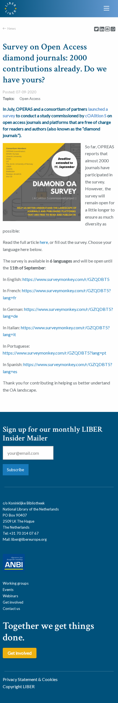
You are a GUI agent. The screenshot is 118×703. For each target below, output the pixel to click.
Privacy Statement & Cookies (30, 679)
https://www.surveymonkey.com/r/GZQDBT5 (66, 279)
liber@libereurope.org (29, 539)
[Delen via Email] (107, 29)
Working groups (16, 583)
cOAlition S (95, 115)
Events (8, 589)
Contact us (11, 608)
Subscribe (15, 469)
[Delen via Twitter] (96, 29)
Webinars (10, 596)
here (44, 242)
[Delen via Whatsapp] (113, 29)
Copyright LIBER (19, 686)
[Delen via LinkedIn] (102, 29)
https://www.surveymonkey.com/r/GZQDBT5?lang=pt (54, 352)
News (11, 28)
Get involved (13, 602)
